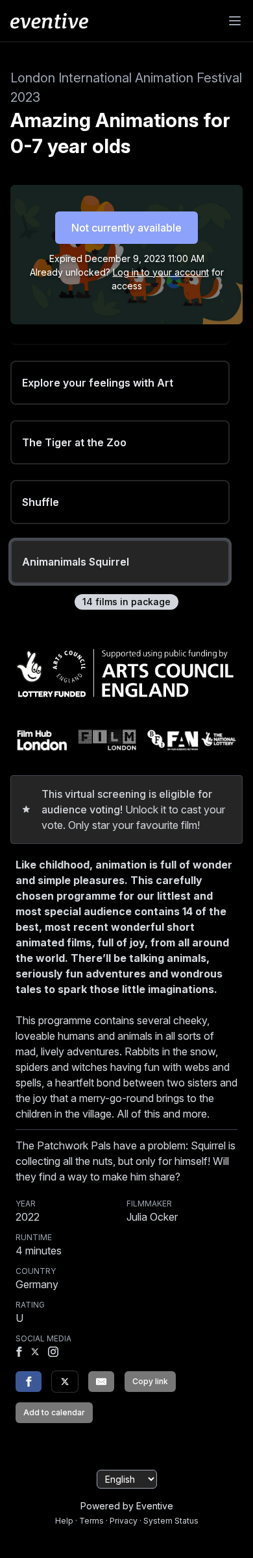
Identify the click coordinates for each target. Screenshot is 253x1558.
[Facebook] (19, 1353)
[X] (35, 1353)
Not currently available (126, 227)
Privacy (124, 1521)
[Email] (101, 1381)
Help (64, 1521)
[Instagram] (53, 1353)
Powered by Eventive (126, 1505)
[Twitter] (65, 1381)
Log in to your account (161, 272)
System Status (171, 1521)
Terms (91, 1521)
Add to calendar (54, 1412)
